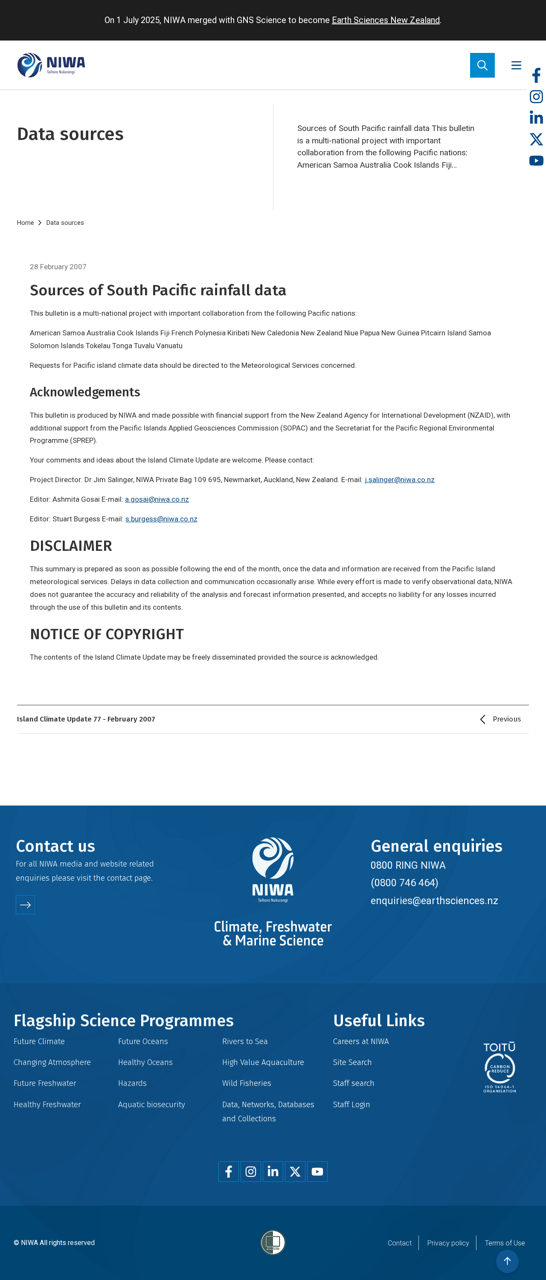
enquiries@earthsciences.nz (434, 901)
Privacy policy (448, 1243)
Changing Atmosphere (52, 1062)
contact (119, 878)
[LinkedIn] (536, 118)
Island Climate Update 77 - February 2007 (86, 719)
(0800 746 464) (405, 883)
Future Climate (39, 1041)
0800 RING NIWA (408, 865)
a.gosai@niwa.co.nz (157, 499)
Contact (400, 1243)
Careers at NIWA (361, 1041)
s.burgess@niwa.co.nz (161, 519)
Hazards (132, 1083)
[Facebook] (536, 75)
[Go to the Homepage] (51, 65)
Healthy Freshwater (47, 1104)
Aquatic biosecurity (151, 1104)
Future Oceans (143, 1041)
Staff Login (351, 1104)
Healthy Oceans (145, 1062)
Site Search (352, 1062)
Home (25, 223)
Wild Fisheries (246, 1083)
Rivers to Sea (245, 1041)
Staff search (354, 1083)
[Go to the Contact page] (25, 904)
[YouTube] (536, 161)
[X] (536, 139)
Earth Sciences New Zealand (386, 20)
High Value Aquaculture (263, 1062)
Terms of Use (505, 1243)
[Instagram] (536, 97)
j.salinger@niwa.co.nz (400, 479)
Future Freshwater (45, 1083)
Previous (507, 719)
